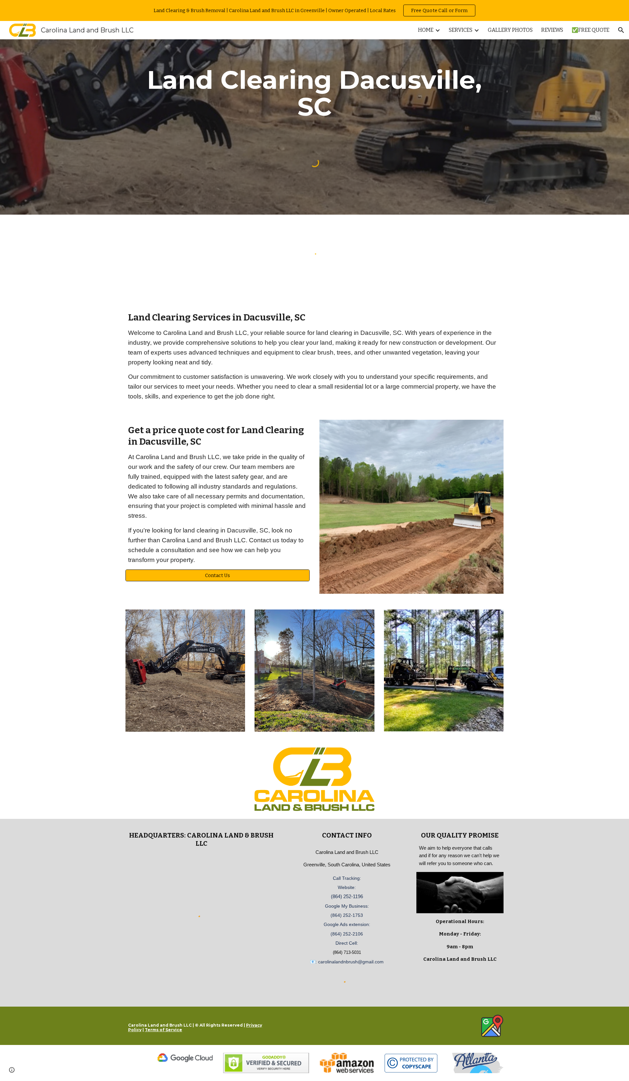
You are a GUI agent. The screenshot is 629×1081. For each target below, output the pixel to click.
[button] (621, 30)
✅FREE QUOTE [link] (590, 30)
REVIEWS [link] (552, 30)
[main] (314, 93)
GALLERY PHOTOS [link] (510, 30)
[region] (314, 10)
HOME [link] (425, 30)
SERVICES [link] (460, 30)
